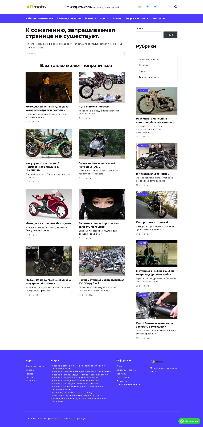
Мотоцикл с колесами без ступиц (48, 223)
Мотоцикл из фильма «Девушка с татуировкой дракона (48, 281)
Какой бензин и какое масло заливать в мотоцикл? (155, 325)
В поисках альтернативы (153, 173)
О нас (119, 366)
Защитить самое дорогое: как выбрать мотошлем (99, 225)
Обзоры (143, 65)
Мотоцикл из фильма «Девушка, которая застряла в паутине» (47, 108)
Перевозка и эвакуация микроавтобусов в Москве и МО (81, 371)
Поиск (139, 28)
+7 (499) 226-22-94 (78, 7)
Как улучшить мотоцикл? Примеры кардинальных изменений (43, 166)
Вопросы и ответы (137, 18)
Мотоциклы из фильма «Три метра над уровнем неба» (155, 273)
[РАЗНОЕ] (156, 113)
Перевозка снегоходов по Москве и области (74, 383)
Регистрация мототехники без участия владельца (77, 395)
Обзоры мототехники (39, 18)
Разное (117, 18)
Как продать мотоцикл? (152, 222)
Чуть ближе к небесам (94, 106)
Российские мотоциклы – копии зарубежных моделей (155, 120)
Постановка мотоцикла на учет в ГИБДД (72, 392)
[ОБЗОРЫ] (156, 168)
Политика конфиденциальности (128, 383)
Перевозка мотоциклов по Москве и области (75, 380)
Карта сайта (122, 377)
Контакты (159, 18)
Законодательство (69, 18)
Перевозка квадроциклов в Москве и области (75, 377)
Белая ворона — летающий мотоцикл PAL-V (97, 165)
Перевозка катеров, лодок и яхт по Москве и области (79, 375)
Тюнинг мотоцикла (97, 18)
